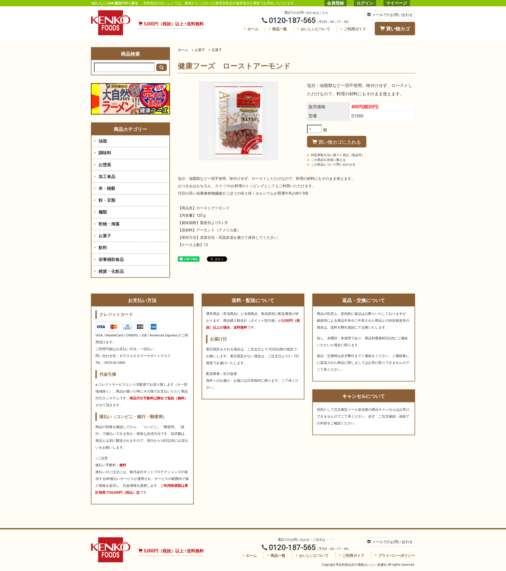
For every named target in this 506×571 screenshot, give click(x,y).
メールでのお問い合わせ (392, 15)
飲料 (102, 247)
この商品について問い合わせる (333, 164)
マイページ (396, 3)
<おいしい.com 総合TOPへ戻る (114, 3)
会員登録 (335, 3)
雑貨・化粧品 (111, 271)
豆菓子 (217, 50)
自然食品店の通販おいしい (110, 22)
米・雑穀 (106, 188)
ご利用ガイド (355, 29)
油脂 (102, 140)
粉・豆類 (106, 200)
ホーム (253, 29)
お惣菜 (104, 164)
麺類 (102, 212)
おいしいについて (315, 29)
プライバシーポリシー (396, 555)
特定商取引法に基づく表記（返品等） (338, 155)
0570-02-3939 (114, 363)
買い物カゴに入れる (339, 141)
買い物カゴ (398, 28)
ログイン (365, 3)
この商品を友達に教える (328, 160)
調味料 (104, 152)
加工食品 (106, 176)
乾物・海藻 (109, 223)
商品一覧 (279, 29)
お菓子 (200, 50)
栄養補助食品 (111, 259)
